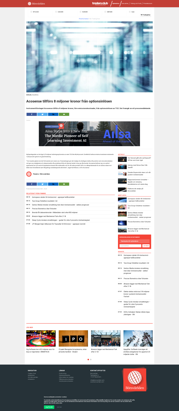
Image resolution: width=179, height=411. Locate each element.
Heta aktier (125, 3)
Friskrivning (62, 373)
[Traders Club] (100, 3)
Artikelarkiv (31, 379)
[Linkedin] (53, 114)
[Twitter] (42, 114)
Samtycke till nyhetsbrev (129, 241)
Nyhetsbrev (115, 3)
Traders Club (32, 373)
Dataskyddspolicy (64, 375)
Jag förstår (49, 407)
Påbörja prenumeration (66, 379)
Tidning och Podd (135, 3)
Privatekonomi (147, 3)
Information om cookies (66, 377)
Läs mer (59, 407)
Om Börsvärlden (33, 377)
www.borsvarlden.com (97, 382)
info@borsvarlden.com (97, 380)
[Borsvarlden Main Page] (36, 4)
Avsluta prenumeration (66, 381)
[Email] (64, 114)
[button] (88, 359)
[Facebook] (32, 114)
